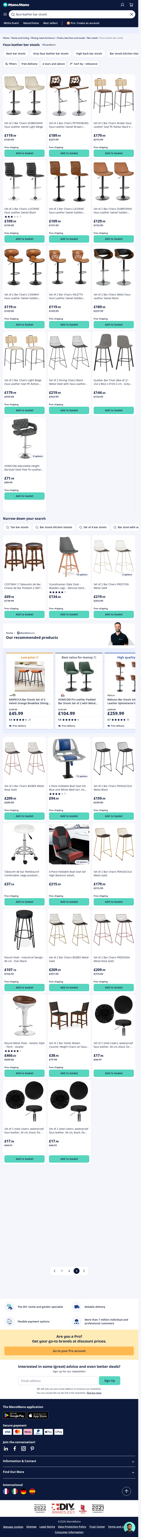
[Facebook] (15, 1448)
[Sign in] (122, 5)
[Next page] (84, 1271)
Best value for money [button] (77, 657)
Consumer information (69, 1532)
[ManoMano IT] (15, 1491)
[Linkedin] (6, 1448)
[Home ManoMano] (60, 5)
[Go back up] (126, 1491)
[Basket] (131, 5)
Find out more (94, 1392)
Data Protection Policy (72, 1526)
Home (6, 37)
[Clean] (131, 14)
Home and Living (20, 37)
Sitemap (31, 1526)
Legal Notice (47, 1526)
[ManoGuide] (129, 1528)
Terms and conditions (121, 1526)
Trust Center (97, 1526)
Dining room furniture (43, 37)
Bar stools (92, 37)
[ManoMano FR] (6, 1491)
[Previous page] (54, 1271)
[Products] (5, 14)
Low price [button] (28, 657)
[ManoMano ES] (32, 1491)
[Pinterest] (32, 1448)
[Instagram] (23, 1448)
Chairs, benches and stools (71, 37)
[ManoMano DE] (23, 1491)
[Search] (12, 14)
